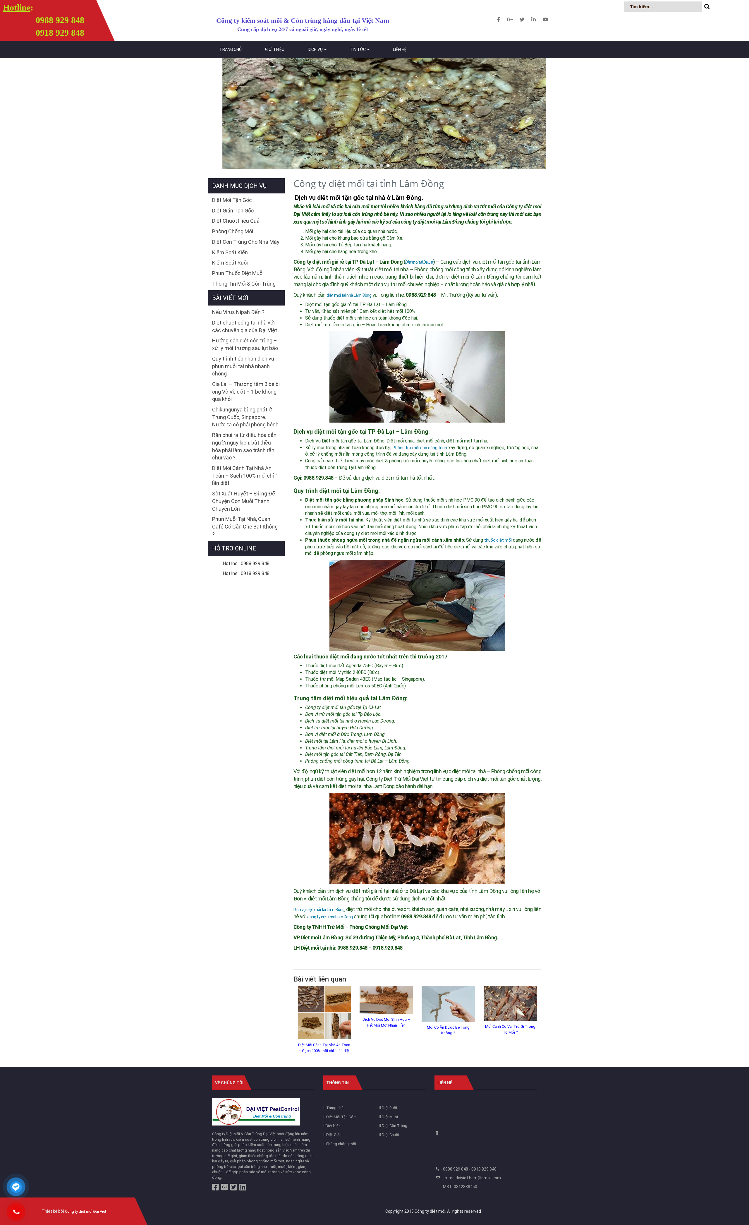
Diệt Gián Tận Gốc (233, 210)
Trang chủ (230, 49)
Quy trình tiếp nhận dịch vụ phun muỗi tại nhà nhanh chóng (243, 366)
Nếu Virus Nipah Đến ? (238, 312)
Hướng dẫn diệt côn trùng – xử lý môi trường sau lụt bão (245, 344)
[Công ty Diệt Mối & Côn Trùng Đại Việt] (256, 1111)
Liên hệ (399, 49)
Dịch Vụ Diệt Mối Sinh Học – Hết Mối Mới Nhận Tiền (386, 1022)
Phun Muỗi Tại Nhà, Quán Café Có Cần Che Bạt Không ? (245, 526)
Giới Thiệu (274, 49)
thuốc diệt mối (498, 540)
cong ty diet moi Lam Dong (330, 917)
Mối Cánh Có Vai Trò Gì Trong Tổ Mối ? (510, 1029)
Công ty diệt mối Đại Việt (85, 1211)
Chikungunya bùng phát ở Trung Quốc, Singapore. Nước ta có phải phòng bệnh (245, 417)
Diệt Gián (333, 1135)
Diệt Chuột (390, 1135)
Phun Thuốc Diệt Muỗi (238, 273)
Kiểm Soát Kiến (230, 252)
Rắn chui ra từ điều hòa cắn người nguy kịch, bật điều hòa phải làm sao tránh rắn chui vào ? (244, 446)
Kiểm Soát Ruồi (230, 263)
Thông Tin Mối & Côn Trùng (244, 284)
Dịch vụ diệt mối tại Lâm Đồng (319, 909)
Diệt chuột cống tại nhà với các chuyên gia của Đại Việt (244, 326)
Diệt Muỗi (389, 1117)
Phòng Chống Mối (232, 231)
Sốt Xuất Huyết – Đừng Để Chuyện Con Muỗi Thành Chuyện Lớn (243, 501)
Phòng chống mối (340, 1144)
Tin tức (358, 49)
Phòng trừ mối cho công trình (420, 447)
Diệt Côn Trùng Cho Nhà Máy (245, 242)
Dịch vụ (316, 49)
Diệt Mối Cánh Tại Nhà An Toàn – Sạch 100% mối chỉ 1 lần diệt (324, 1048)
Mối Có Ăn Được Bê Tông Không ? (448, 1030)
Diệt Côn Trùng (394, 1125)
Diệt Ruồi (389, 1108)
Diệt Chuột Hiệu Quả (236, 221)
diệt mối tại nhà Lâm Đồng (349, 295)
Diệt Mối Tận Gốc (232, 200)
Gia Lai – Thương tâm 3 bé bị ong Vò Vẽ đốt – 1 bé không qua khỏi (246, 391)
